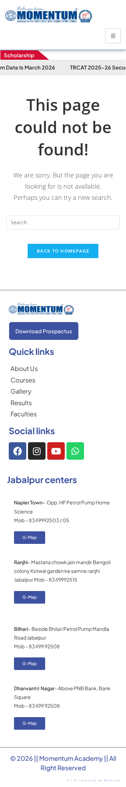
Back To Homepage (63, 251)
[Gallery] (24, 391)
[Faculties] (24, 414)
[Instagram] (37, 451)
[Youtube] (56, 451)
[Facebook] (17, 451)
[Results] (24, 402)
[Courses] (24, 380)
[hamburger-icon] (113, 35)
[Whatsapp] (75, 451)
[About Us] (24, 368)
